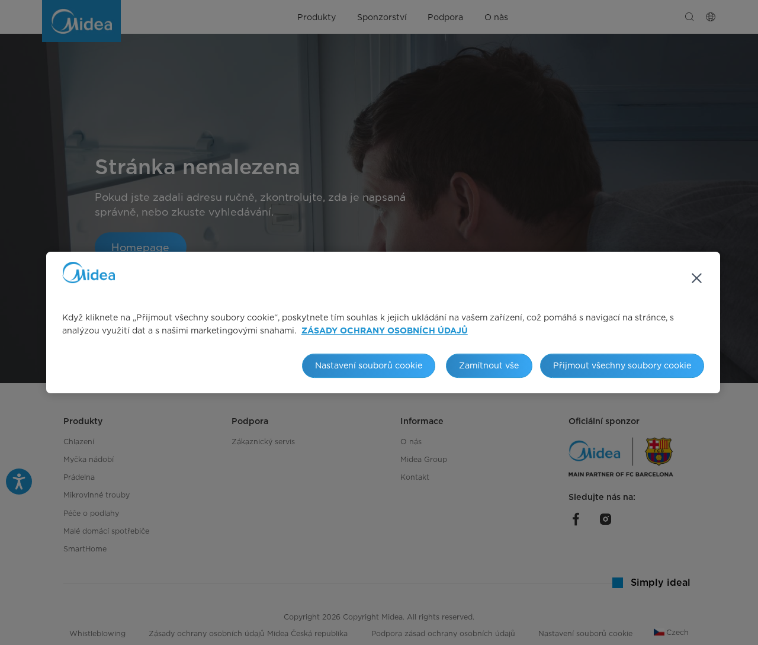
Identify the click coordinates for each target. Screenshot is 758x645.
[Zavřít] (696, 278)
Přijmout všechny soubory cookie (622, 365)
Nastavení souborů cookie (368, 365)
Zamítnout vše (489, 365)
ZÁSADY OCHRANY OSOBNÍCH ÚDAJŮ (384, 331)
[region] (383, 323)
